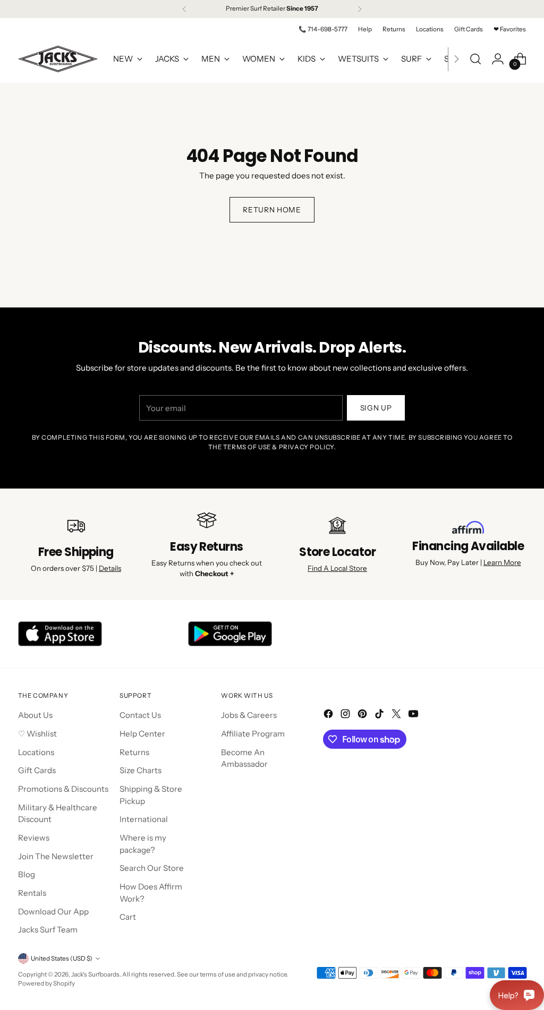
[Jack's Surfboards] (58, 59)
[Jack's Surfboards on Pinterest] (363, 715)
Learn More (502, 562)
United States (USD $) (61, 958)
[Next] (359, 9)
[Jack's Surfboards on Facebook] (329, 715)
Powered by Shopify (46, 983)
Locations (36, 752)
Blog (26, 874)
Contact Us (140, 715)
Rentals (32, 893)
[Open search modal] (475, 59)
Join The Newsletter (56, 856)
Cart (128, 917)
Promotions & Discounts (63, 789)
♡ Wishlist (37, 734)
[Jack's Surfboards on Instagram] (346, 715)
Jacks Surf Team (48, 930)
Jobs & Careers (249, 715)
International (144, 819)
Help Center (142, 734)
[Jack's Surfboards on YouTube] (414, 715)
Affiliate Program (253, 734)
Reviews (33, 838)
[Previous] (184, 9)
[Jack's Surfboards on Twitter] (397, 715)
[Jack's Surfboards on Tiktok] (380, 715)
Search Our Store (152, 868)
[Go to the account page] (497, 59)
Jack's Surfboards (95, 974)
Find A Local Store (337, 568)
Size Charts (141, 770)
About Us (35, 715)
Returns (134, 752)
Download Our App (53, 911)
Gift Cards (37, 770)
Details (110, 568)
